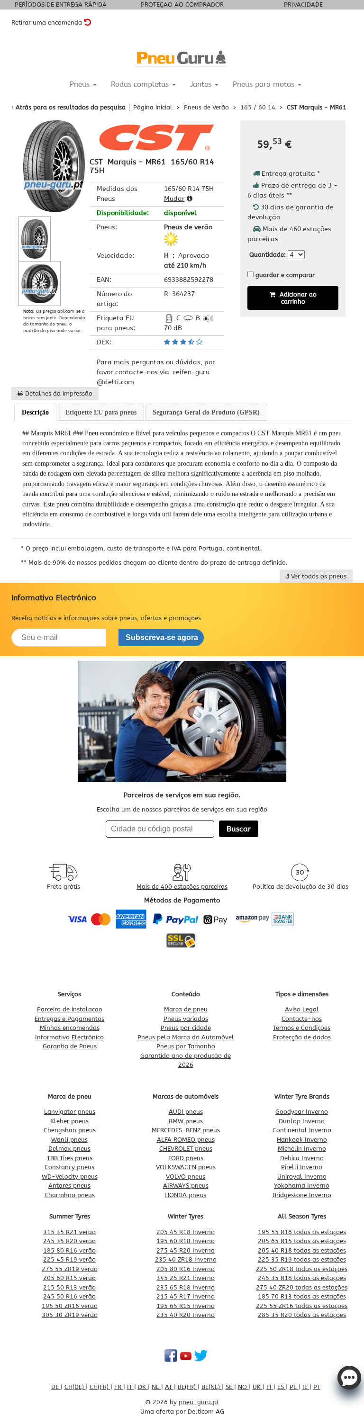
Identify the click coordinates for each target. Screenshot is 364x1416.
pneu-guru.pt (199, 1402)
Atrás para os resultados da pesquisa (71, 107)
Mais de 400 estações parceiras (182, 886)
